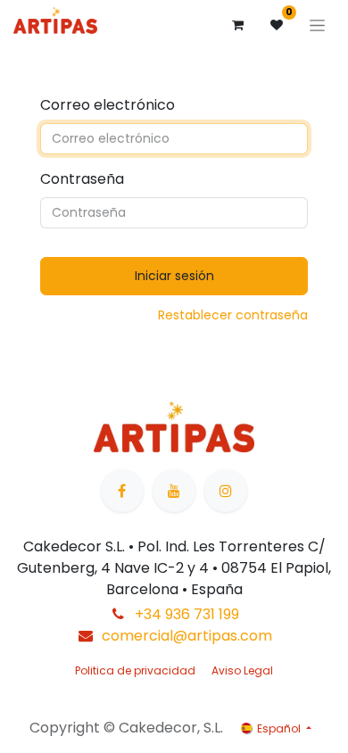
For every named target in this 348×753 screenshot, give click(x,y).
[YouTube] (174, 490)
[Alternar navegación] (317, 25)
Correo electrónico (107, 105)
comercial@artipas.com (187, 635)
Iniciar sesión (174, 276)
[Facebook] (122, 490)
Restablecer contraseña (233, 315)
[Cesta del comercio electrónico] (237, 25)
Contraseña (82, 179)
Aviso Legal (242, 670)
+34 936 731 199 (187, 614)
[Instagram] (225, 490)
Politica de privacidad (135, 670)
